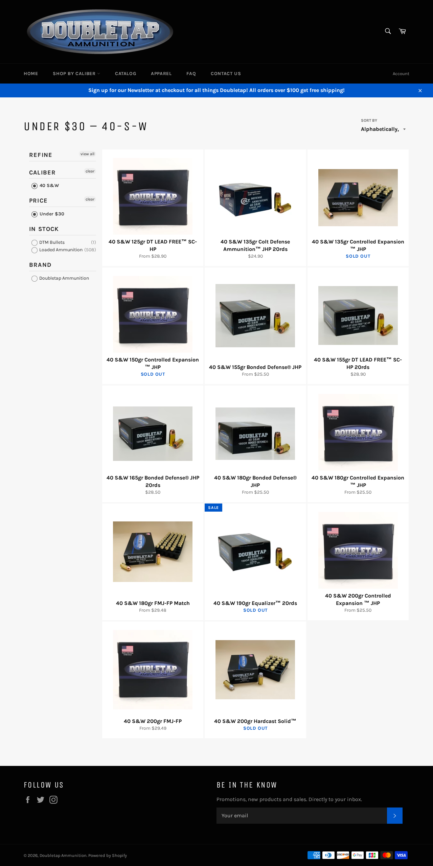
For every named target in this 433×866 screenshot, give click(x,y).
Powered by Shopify (107, 855)
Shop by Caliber (75, 73)
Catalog (125, 73)
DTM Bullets (51, 242)
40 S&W (48, 185)
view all (87, 153)
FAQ (191, 73)
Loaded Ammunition (60, 250)
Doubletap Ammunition (63, 278)
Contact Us (226, 73)
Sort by (369, 120)
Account (401, 73)
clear (90, 171)
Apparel (161, 73)
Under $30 (51, 214)
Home (31, 73)
